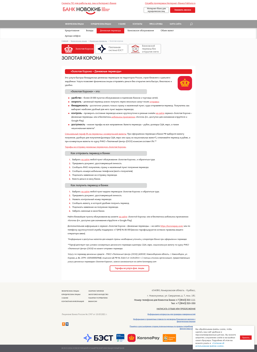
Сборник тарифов (96, 291)
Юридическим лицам (71, 295)
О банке (65, 298)
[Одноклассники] (63, 324)
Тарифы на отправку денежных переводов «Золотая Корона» (95, 147)
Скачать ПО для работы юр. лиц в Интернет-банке (89, 3)
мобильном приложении (123, 117)
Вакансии (92, 301)
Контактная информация (73, 301)
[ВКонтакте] (67, 324)
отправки (154, 102)
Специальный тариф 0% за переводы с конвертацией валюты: (96, 134)
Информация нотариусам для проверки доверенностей (171, 314)
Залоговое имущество (98, 295)
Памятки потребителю (98, 298)
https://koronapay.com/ (171, 226)
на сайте (160, 113)
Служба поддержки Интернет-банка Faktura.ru (170, 3)
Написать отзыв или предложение (176, 309)
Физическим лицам (70, 291)
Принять (246, 338)
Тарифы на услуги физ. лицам (129, 268)
